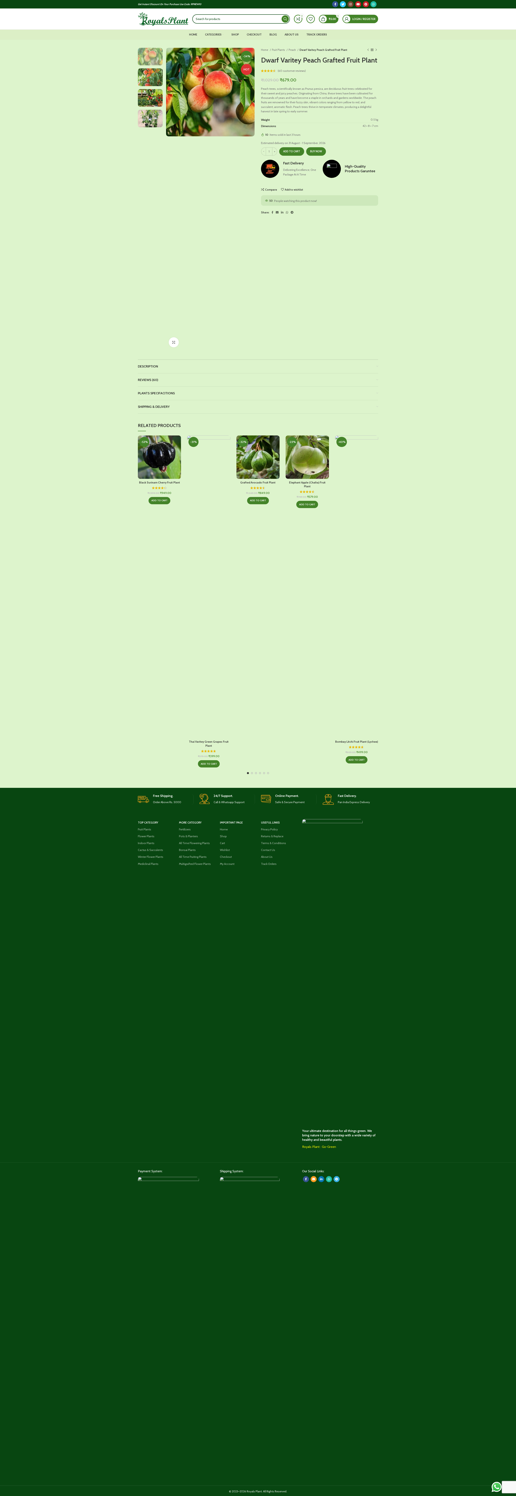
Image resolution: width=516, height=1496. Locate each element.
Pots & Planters (188, 836)
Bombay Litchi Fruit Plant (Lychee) (356, 741)
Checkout (226, 857)
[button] (159, 500)
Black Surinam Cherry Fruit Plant (159, 482)
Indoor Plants (146, 843)
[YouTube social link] (358, 4)
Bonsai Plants (187, 850)
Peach (292, 49)
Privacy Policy (269, 829)
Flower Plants (146, 836)
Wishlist (225, 850)
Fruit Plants (279, 49)
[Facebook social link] (335, 4)
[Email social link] (277, 212)
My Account (227, 864)
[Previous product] (368, 50)
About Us (267, 857)
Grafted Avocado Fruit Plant (258, 482)
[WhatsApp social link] (373, 4)
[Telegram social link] (292, 212)
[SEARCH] (285, 19)
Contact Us (268, 850)
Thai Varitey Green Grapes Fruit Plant (209, 743)
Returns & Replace (272, 836)
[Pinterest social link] (366, 4)
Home (265, 49)
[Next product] (376, 50)
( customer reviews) (292, 71)
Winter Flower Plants (150, 857)
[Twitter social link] (343, 4)
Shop (223, 836)
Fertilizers (185, 829)
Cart (222, 843)
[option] (150, 56)
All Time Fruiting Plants (193, 857)
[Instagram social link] (350, 4)
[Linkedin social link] (282, 212)
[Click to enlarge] (174, 342)
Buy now (316, 151)
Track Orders (269, 864)
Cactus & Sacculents (150, 850)
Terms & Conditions (273, 843)
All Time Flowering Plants (194, 843)
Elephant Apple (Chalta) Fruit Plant (307, 484)
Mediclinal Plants (148, 864)
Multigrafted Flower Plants (195, 864)
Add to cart (291, 151)
